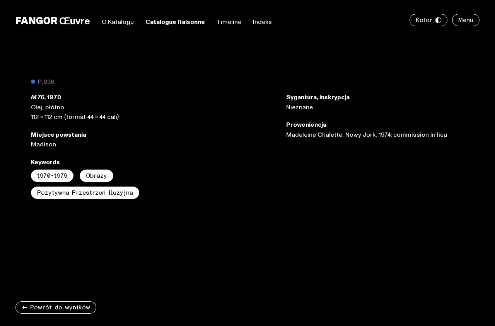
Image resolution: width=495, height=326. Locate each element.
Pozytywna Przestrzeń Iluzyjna (85, 193)
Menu (465, 20)
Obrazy (96, 176)
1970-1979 (52, 176)
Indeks (262, 22)
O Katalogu (118, 22)
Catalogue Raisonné (175, 22)
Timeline (229, 22)
